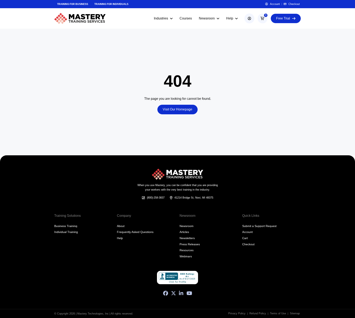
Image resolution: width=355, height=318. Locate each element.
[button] (262, 18)
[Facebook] (165, 293)
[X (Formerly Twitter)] (173, 293)
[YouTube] (189, 293)
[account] (249, 18)
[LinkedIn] (181, 293)
